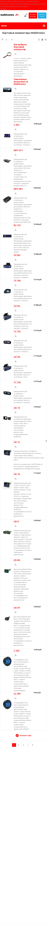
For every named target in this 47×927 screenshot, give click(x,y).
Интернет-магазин (33, 15)
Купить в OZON (42, 15)
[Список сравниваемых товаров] (25, 16)
